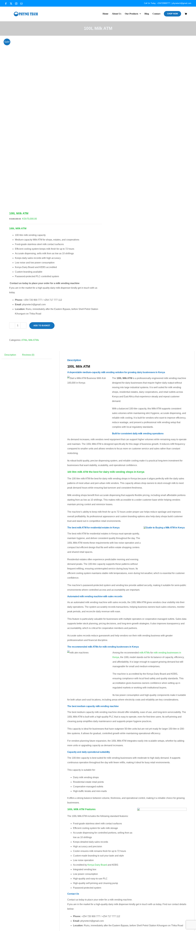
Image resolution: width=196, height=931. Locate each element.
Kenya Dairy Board (97, 865)
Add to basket (41, 325)
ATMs (24, 340)
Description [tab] (10, 355)
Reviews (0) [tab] (28, 355)
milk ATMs (144, 652)
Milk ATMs (33, 340)
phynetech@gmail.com (181, 3)
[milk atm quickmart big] (47, 120)
